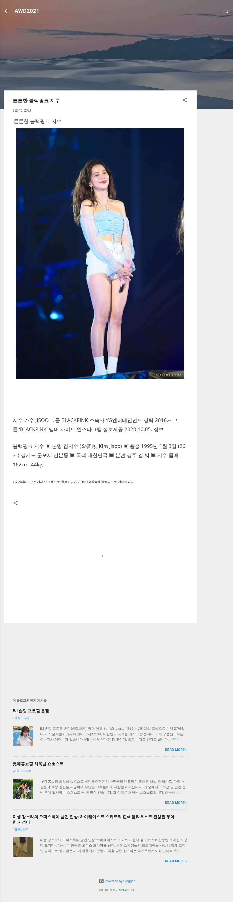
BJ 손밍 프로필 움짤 (31, 710)
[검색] (226, 12)
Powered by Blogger (119, 881)
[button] (184, 100)
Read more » (176, 750)
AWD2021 (27, 11)
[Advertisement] (214, 91)
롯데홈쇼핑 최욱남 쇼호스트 (38, 763)
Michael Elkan (126, 890)
